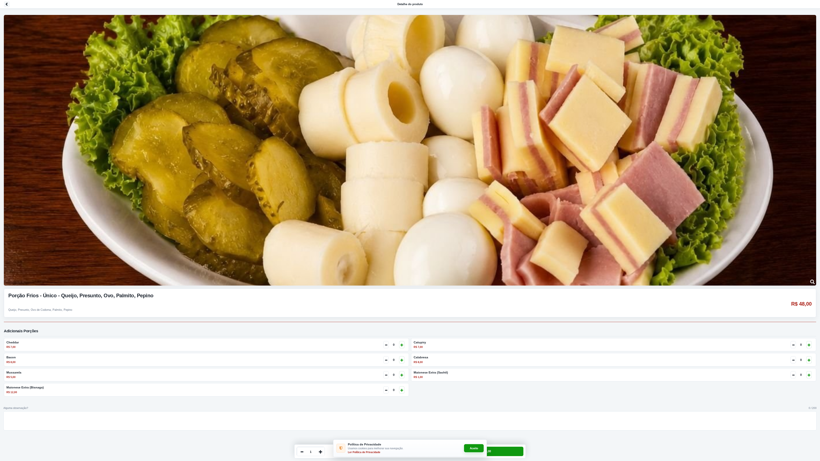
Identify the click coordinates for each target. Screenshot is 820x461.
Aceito (474, 448)
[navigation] (410, 4)
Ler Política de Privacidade (364, 452)
